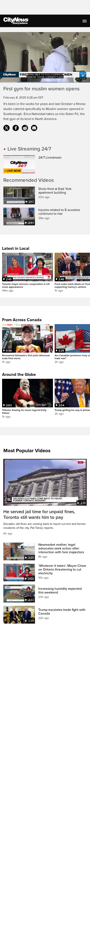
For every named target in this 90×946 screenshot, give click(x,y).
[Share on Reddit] (25, 128)
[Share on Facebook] (16, 128)
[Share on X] (6, 128)
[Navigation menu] (85, 21)
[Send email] (34, 128)
